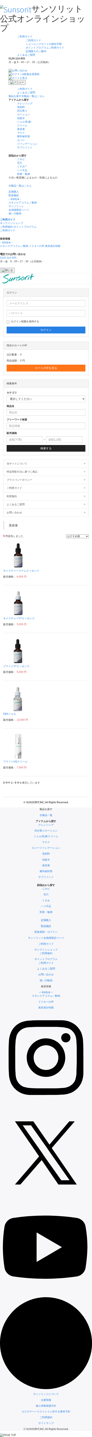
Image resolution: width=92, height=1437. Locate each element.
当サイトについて (46, 463)
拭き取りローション (46, 830)
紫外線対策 (23, 136)
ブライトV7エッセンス (16, 666)
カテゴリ (12, 392)
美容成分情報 (52, 246)
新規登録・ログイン (46, 931)
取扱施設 (14, 195)
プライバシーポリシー (46, 479)
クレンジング (25, 103)
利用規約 (46, 496)
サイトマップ (46, 1423)
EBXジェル (9, 713)
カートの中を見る (46, 368)
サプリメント (25, 147)
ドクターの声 (36, 246)
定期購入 (14, 191)
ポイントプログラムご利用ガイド (45, 47)
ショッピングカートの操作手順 (44, 44)
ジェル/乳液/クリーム (46, 836)
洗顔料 (21, 107)
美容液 (21, 129)
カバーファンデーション (46, 847)
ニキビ (21, 159)
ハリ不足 (22, 170)
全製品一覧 (46, 815)
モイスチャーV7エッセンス (19, 618)
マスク (21, 132)
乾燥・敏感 (23, 173)
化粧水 (21, 118)
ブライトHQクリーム (15, 761)
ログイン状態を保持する (25, 321)
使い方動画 (15, 213)
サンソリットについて (46, 1394)
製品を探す (27, 96)
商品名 (10, 406)
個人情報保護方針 (46, 1405)
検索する (46, 448)
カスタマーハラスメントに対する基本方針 (46, 1411)
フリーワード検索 (17, 419)
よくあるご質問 (26, 54)
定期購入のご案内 (36, 51)
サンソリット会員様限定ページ (46, 937)
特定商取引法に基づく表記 (46, 471)
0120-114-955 (8, 257)
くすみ (46, 900)
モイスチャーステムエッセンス (21, 570)
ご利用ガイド (25, 36)
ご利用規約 (46, 1417)
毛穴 (19, 162)
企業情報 (46, 1400)
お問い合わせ (46, 512)
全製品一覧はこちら (20, 185)
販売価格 (12, 433)
